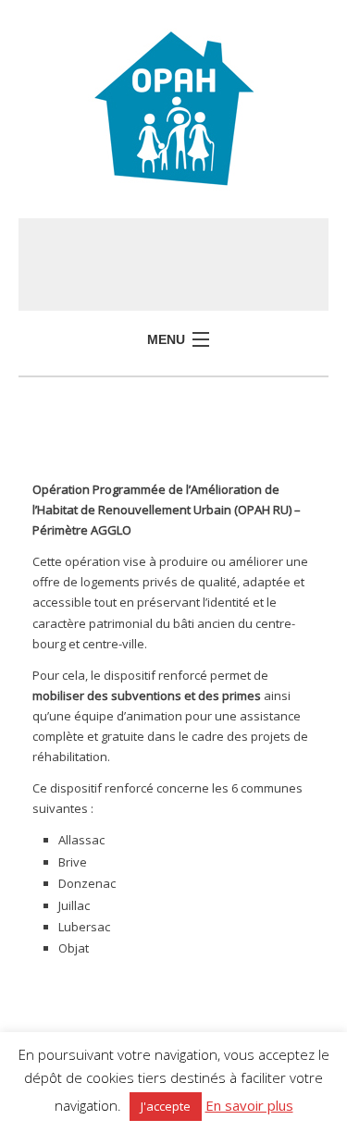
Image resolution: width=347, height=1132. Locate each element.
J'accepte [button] (166, 1106)
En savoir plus (249, 1105)
